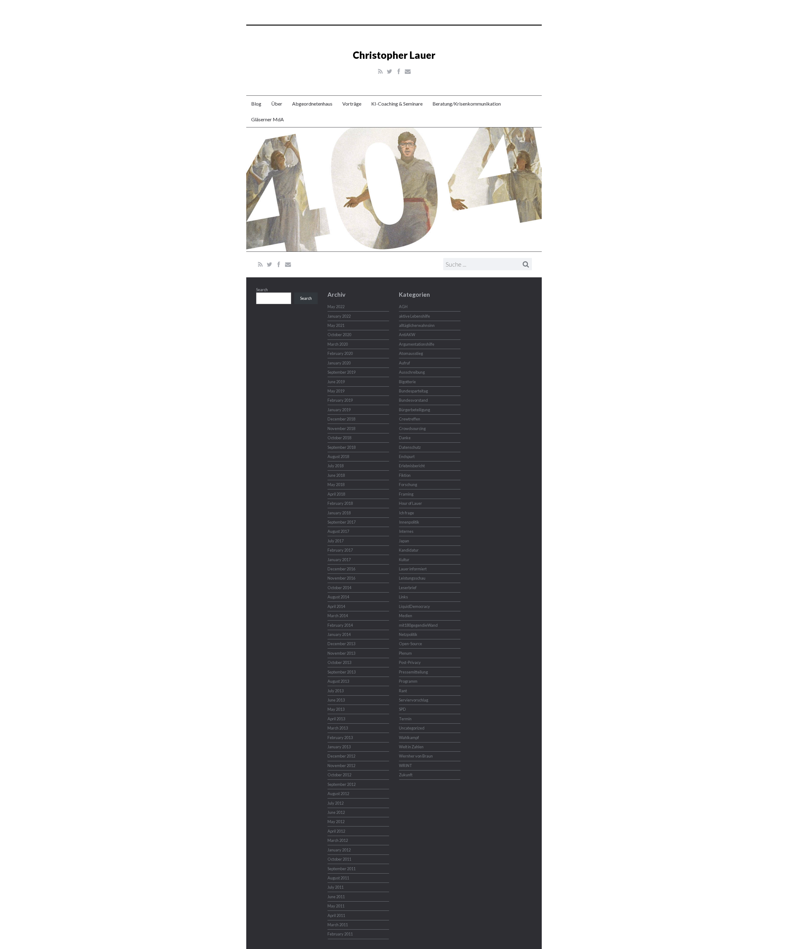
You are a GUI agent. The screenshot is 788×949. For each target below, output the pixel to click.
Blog (256, 104)
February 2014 (340, 625)
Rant (403, 690)
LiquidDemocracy (414, 606)
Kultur (404, 559)
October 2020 (339, 334)
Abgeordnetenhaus (312, 104)
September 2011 (342, 868)
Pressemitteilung (413, 672)
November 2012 (341, 765)
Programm (408, 681)
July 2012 (336, 803)
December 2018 (341, 418)
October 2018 (339, 437)
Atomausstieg (411, 353)
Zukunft (405, 774)
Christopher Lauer (394, 55)
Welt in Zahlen (411, 746)
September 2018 (342, 447)
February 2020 (340, 353)
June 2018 (336, 475)
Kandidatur (409, 550)
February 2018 (340, 503)
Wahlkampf (409, 737)
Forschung (408, 484)
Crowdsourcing (412, 428)
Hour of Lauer (410, 503)
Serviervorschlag (413, 700)
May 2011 (336, 905)
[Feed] (380, 71)
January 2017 (339, 559)
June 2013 (336, 700)
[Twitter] (389, 71)
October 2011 (339, 859)
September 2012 (342, 784)
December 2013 (341, 643)
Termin (405, 718)
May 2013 (336, 709)
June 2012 (336, 812)
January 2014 (339, 634)
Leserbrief (407, 587)
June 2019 (336, 381)
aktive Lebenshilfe (414, 316)
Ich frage (406, 512)
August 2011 (338, 877)
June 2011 (336, 896)
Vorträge (351, 104)
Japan (404, 540)
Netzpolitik (408, 634)
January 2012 (339, 849)
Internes (406, 531)
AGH (403, 306)
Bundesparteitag (413, 390)
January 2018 (339, 512)
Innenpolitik (409, 522)
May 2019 (336, 390)
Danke (405, 437)
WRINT (405, 765)
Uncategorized (411, 728)
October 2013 (339, 662)
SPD (402, 709)
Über (276, 104)
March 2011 (338, 924)
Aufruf (404, 362)
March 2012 (338, 840)
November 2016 (341, 578)
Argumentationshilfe (416, 344)
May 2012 (336, 821)
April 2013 (336, 718)
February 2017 (340, 550)
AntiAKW (407, 334)
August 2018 (338, 456)
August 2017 (338, 531)
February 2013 (340, 737)
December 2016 (341, 568)
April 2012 (336, 831)
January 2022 (339, 316)
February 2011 (340, 933)
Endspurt (407, 456)
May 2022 (336, 306)
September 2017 (342, 522)
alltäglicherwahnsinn (417, 325)
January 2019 (339, 409)
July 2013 (336, 690)
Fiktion (405, 475)
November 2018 (341, 428)
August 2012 (338, 793)
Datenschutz (410, 447)
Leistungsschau (412, 578)
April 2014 (336, 606)
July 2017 (336, 540)
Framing (406, 494)
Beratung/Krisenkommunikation (466, 104)
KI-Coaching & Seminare (397, 104)
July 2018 (336, 465)
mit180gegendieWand (418, 625)
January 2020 (339, 362)
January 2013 (339, 746)
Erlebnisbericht (412, 465)
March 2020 (338, 344)
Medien (405, 615)
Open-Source (410, 643)
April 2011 (336, 915)
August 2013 (338, 681)
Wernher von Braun (416, 756)
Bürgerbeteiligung (414, 409)
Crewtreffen (409, 418)
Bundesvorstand (413, 400)
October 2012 (339, 774)
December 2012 (341, 756)
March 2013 (338, 728)
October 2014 (339, 587)
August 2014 (338, 596)
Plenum (405, 653)
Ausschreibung (412, 372)
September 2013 (342, 672)
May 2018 (336, 484)
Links (403, 596)
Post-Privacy (410, 662)
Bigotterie (407, 381)
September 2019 (342, 372)
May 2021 (336, 325)
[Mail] (408, 71)
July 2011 (336, 887)
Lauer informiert (413, 568)
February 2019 (340, 400)
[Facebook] (399, 71)
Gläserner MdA (267, 119)
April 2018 (336, 494)
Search (262, 289)
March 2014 (338, 615)
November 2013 (341, 653)
